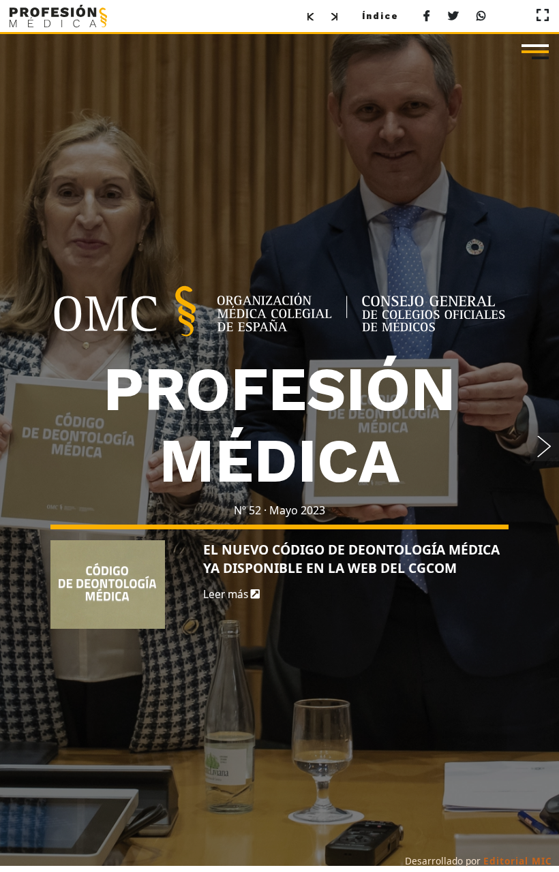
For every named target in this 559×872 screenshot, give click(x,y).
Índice (380, 16)
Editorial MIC (517, 860)
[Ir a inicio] (58, 15)
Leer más (227, 598)
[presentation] (544, 450)
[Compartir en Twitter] (453, 16)
